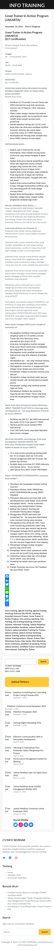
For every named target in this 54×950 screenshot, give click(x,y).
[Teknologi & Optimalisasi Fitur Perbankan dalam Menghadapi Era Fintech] (8, 752)
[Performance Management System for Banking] (8, 764)
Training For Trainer (26, 649)
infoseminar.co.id (45, 942)
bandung (36, 613)
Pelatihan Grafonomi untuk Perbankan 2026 (26, 706)
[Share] (27, 604)
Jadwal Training (12, 636)
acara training (11, 611)
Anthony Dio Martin (22, 613)
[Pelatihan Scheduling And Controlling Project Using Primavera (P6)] (8, 698)
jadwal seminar (11, 633)
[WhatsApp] (27, 588)
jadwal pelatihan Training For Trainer (29, 630)
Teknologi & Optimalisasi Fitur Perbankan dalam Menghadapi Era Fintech (28, 750)
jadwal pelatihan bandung (16, 627)
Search (43, 662)
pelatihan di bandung (30, 644)
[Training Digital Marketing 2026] (8, 728)
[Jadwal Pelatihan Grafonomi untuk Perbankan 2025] (8, 818)
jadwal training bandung (30, 636)
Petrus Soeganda (32, 27)
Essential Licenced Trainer (16, 616)
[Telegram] (27, 600)
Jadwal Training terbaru (15, 638)
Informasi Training (21, 625)
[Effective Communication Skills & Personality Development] (8, 740)
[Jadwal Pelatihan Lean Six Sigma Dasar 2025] (8, 778)
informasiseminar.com (27, 945)
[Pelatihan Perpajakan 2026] (8, 716)
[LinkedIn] (27, 580)
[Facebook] (27, 576)
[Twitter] (27, 584)
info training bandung (22, 622)
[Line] (27, 592)
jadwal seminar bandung (30, 633)
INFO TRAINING (27, 5)
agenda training (25, 611)
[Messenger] (27, 596)
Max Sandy (26, 641)
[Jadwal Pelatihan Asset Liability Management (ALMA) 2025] (8, 796)
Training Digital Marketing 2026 (27, 723)
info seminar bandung (29, 619)
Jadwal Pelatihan (37, 625)
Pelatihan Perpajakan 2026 (25, 712)
